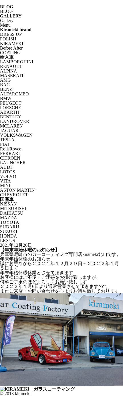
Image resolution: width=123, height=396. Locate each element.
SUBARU (9, 226)
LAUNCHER (13, 162)
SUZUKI (8, 231)
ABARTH (9, 112)
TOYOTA (9, 222)
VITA (5, 181)
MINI (5, 185)
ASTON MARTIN (17, 190)
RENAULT (11, 66)
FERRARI (10, 153)
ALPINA (8, 70)
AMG (5, 80)
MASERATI (11, 75)
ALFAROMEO (14, 93)
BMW (5, 98)
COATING (10, 52)
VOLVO (8, 176)
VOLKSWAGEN (16, 135)
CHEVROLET (14, 194)
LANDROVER (14, 121)
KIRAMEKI (11, 43)
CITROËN (10, 158)
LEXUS (7, 240)
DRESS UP (11, 34)
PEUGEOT (10, 103)
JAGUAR (9, 130)
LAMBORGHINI (16, 61)
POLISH (8, 38)
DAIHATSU (11, 213)
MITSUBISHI (13, 208)
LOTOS (7, 171)
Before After (11, 48)
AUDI (6, 167)
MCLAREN (11, 125)
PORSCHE (10, 107)
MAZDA (8, 217)
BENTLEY (10, 116)
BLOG (6, 11)
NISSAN (8, 203)
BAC (5, 84)
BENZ (6, 89)
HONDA (8, 236)
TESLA (7, 139)
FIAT (5, 144)
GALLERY (11, 15)
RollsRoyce (10, 148)
